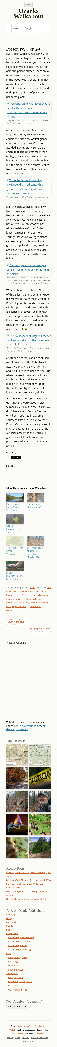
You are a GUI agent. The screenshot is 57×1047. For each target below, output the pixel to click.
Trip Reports (12, 973)
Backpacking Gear (17, 957)
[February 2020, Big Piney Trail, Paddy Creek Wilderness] (17, 800)
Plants (32, 587)
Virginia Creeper (19, 606)
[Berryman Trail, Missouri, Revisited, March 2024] (35, 541)
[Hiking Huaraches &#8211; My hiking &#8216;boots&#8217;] (15, 566)
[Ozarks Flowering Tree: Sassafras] (15, 519)
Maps (9, 929)
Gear (8, 953)
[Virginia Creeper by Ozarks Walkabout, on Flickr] (29, 344)
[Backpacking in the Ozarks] (40, 800)
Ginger (9, 610)
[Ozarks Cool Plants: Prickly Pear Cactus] (17, 847)
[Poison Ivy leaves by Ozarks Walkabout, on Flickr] (29, 193)
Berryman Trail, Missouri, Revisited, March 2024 (35, 552)
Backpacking (12, 922)
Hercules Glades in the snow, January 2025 (26, 899)
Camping (10, 914)
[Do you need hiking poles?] (35, 497)
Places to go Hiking (18, 945)
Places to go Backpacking (21, 937)
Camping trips (15, 977)
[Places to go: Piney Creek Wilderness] (15, 497)
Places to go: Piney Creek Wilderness (12, 507)
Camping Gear (15, 961)
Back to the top (28, 1041)
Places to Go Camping (19, 941)
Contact (25, 1037)
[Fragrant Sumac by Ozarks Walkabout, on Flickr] (29, 116)
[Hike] (40, 847)
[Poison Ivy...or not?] (40, 823)
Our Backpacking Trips (20, 981)
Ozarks (25, 595)
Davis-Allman (17, 1033)
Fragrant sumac (13, 595)
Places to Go (12, 933)
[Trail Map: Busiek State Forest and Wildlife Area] (17, 754)
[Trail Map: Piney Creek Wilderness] (15, 541)
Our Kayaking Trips (18, 989)
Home (10, 1037)
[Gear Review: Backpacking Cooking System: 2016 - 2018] (17, 823)
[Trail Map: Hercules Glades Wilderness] (40, 754)
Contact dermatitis (25, 591)
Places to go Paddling (19, 949)
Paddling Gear (15, 969)
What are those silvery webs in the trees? (39, 630)
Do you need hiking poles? (34, 505)
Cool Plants (40, 591)
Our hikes (13, 985)
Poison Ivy (20, 598)
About (17, 1037)
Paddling (10, 926)
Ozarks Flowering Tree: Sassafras (14, 529)
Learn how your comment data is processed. (25, 727)
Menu (28, 4)
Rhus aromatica (21, 602)
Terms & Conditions (39, 1037)
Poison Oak (31, 598)
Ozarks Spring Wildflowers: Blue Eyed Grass (16, 622)
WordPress (41, 1033)
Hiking (9, 918)
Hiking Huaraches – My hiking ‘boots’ (14, 575)
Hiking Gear (14, 965)
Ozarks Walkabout (28, 12)
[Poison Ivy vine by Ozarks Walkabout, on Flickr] (29, 274)
